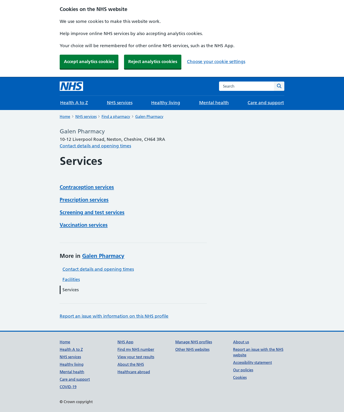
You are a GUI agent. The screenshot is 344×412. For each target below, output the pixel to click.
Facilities (71, 279)
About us (241, 342)
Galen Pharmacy (149, 116)
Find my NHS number (135, 349)
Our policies (243, 370)
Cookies (240, 377)
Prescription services (84, 199)
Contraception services (87, 187)
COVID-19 (68, 386)
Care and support (266, 102)
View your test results (135, 357)
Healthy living (165, 102)
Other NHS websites (192, 349)
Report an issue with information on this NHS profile (114, 316)
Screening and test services (92, 212)
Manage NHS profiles (193, 342)
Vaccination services (84, 225)
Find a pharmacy (116, 116)
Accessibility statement (252, 362)
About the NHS (130, 364)
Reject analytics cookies (152, 61)
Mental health (214, 102)
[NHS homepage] (71, 86)
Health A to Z (74, 102)
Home (65, 116)
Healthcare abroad (133, 371)
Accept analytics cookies (89, 61)
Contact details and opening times (95, 146)
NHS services (119, 102)
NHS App (125, 342)
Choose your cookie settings (216, 61)
